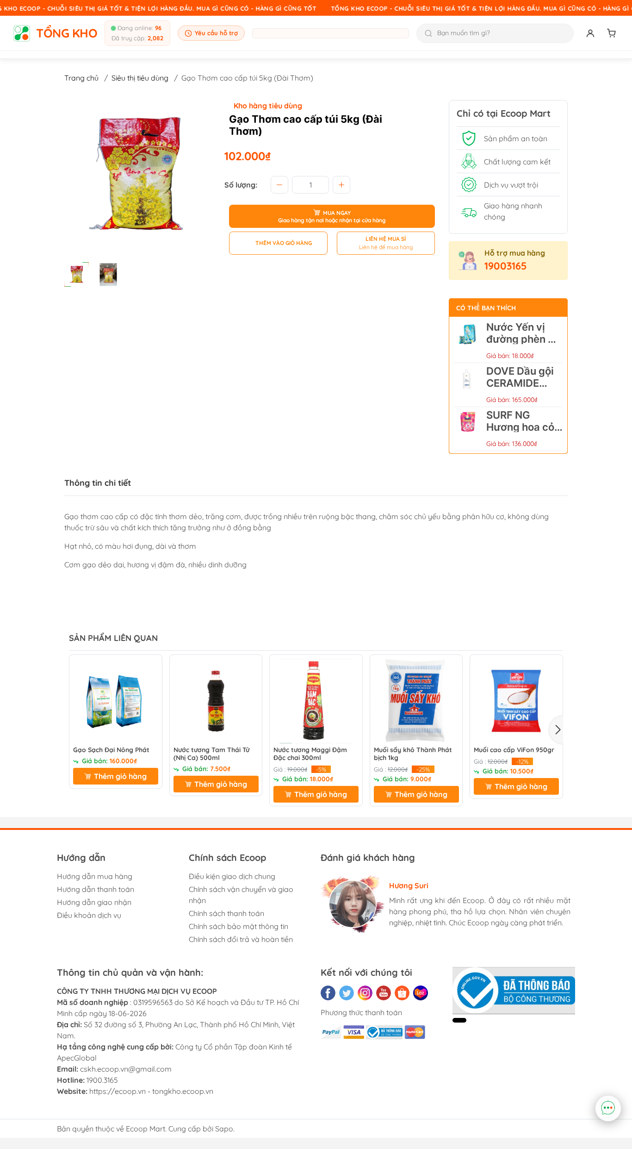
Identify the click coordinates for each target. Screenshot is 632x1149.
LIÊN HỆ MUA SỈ (386, 238)
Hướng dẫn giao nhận (94, 902)
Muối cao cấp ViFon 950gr (514, 750)
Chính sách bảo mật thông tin (238, 926)
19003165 (505, 265)
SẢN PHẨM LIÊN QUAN (113, 638)
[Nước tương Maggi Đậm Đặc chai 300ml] (316, 701)
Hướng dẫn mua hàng (94, 876)
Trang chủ (81, 77)
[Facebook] (328, 993)
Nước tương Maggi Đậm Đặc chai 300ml (310, 754)
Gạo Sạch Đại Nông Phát (111, 750)
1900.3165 (102, 1080)
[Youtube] (383, 993)
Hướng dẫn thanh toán (95, 889)
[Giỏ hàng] (611, 33)
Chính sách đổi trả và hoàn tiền (241, 939)
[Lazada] (420, 993)
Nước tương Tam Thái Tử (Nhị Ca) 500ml (211, 754)
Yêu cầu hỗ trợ (216, 33)
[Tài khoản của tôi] (590, 33)
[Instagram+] (365, 993)
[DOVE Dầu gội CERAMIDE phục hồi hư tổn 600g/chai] (468, 385)
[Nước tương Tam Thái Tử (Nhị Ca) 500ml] (216, 701)
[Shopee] (402, 993)
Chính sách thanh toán (226, 913)
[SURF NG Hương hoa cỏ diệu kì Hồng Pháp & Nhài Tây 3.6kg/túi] (468, 429)
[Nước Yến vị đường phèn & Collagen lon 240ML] (468, 341)
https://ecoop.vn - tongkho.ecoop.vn (151, 1091)
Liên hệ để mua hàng (386, 247)
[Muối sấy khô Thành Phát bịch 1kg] (416, 701)
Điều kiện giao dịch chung (232, 876)
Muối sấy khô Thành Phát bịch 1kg (413, 754)
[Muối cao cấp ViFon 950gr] (516, 701)
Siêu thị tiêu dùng (140, 77)
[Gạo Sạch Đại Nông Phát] (115, 701)
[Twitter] (346, 993)
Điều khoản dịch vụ (89, 915)
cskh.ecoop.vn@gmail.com (126, 1069)
